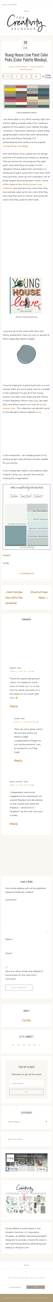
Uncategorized (26, 69)
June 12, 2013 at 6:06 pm (26, 722)
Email (9, 953)
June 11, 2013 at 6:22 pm (22, 785)
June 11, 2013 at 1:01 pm (22, 671)
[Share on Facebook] (16, 76)
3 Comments (26, 573)
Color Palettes (36, 67)
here (28, 404)
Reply (14, 706)
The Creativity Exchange (26, 23)
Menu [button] (26, 11)
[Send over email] (36, 76)
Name (9, 939)
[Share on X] (26, 76)
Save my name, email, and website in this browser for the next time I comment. (24, 975)
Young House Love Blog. (15, 146)
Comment (11, 900)
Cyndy (26, 1020)
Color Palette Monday (18, 67)
